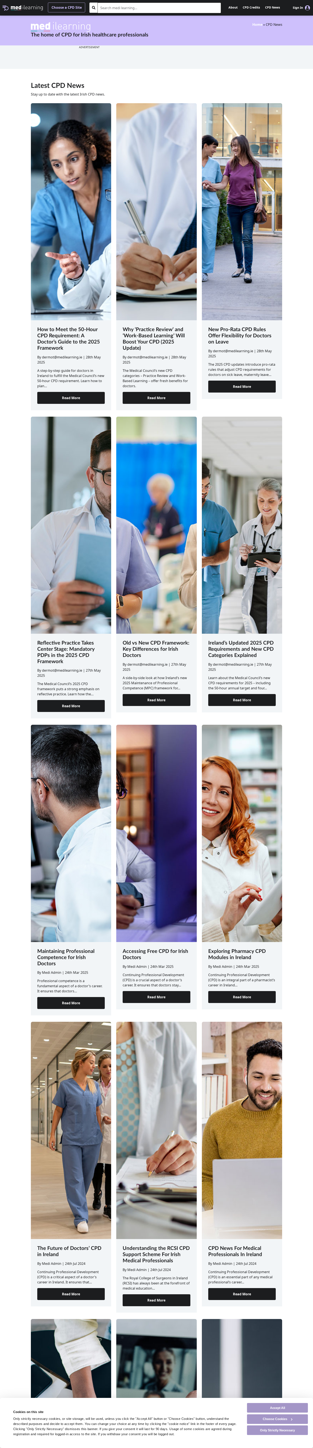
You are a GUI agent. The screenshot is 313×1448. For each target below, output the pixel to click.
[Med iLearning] (27, 7)
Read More (71, 398)
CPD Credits (251, 7)
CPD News (272, 7)
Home (257, 24)
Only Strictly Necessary (277, 1430)
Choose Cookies (275, 1419)
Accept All (277, 1407)
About (233, 7)
